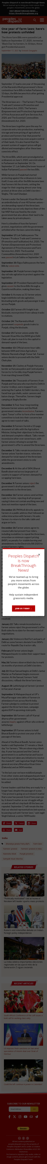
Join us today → (23, 608)
